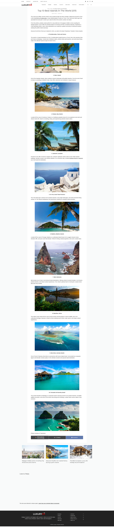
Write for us (43, 1)
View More (81, 4)
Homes (49, 4)
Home (22, 1)
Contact (28, 1)
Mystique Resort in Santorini (76, 158)
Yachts (61, 4)
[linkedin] (92, 1)
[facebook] (85, 1)
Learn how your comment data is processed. (48, 503)
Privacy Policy (74, 518)
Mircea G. (60, 13)
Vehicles (74, 4)
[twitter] (87, 1)
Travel (55, 4)
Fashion (44, 4)
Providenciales (43, 18)
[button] (88, 4)
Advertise (35, 1)
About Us (73, 520)
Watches (67, 4)
